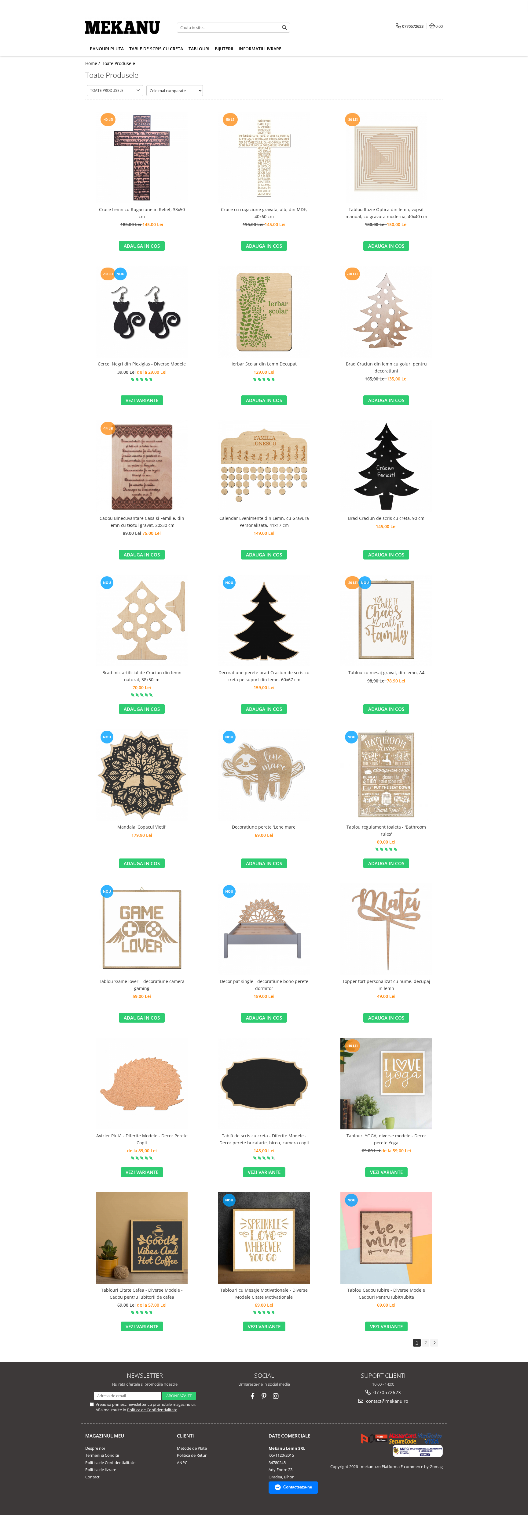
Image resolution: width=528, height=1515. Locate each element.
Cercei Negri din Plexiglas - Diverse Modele (142, 364)
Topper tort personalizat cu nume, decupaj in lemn (386, 984)
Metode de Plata (192, 1448)
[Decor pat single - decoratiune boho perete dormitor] (264, 929)
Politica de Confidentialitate (152, 1409)
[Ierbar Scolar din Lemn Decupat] (264, 312)
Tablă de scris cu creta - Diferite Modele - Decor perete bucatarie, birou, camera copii (264, 1139)
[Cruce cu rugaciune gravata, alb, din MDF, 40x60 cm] (264, 157)
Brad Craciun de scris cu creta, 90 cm (386, 518)
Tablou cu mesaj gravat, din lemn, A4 (386, 672)
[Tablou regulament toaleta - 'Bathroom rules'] (386, 775)
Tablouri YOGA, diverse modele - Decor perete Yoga (386, 1139)
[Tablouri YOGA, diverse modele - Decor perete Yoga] (386, 1083)
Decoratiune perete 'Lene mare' (264, 827)
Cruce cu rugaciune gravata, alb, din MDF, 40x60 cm (264, 213)
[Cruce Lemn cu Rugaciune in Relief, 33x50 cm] (142, 157)
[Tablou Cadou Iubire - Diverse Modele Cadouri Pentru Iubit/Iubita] (386, 1238)
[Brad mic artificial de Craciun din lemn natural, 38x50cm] (142, 620)
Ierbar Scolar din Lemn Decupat (264, 364)
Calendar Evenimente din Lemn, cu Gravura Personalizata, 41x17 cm (264, 521)
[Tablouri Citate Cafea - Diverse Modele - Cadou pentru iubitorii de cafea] (142, 1238)
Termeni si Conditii (102, 1455)
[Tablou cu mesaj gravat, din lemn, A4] (386, 620)
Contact (92, 1477)
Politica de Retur (192, 1455)
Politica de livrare (100, 1469)
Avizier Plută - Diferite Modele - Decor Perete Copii (142, 1139)
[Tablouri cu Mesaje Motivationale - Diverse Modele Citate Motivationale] (264, 1238)
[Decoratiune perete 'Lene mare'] (264, 775)
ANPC (182, 1462)
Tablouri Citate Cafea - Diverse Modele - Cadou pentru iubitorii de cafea (142, 1293)
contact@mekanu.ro (386, 1401)
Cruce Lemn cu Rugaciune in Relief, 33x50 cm (142, 213)
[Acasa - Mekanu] (123, 27)
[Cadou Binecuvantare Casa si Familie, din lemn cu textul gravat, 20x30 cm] (142, 466)
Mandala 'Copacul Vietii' (141, 827)
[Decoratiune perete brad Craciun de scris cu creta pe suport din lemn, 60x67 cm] (264, 620)
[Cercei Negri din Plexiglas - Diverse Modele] (142, 312)
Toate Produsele (118, 63)
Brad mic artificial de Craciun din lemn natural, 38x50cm (142, 676)
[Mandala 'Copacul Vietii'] (142, 775)
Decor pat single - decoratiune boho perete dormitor (264, 984)
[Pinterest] (264, 1396)
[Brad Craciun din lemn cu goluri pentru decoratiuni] (386, 312)
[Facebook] (252, 1396)
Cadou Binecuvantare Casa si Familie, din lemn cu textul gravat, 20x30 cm (142, 521)
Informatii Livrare (260, 49)
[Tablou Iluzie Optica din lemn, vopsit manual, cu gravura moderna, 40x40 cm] (386, 157)
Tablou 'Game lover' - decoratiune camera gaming (142, 984)
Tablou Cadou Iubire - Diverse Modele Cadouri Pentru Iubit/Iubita (386, 1293)
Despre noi (95, 1448)
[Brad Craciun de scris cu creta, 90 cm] (386, 466)
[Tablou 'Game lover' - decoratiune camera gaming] (142, 929)
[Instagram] (275, 1396)
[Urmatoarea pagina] (434, 1343)
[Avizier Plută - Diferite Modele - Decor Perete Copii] (142, 1083)
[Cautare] (284, 28)
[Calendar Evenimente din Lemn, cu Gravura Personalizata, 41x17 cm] (264, 466)
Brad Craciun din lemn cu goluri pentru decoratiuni (386, 367)
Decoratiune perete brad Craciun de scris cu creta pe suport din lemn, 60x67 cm (264, 676)
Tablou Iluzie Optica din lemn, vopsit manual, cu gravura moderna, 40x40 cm (386, 213)
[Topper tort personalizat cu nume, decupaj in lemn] (386, 929)
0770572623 (386, 1392)
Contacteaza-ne (297, 1487)
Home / (93, 63)
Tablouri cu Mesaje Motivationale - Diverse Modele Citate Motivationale (264, 1293)
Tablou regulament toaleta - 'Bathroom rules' (386, 830)
